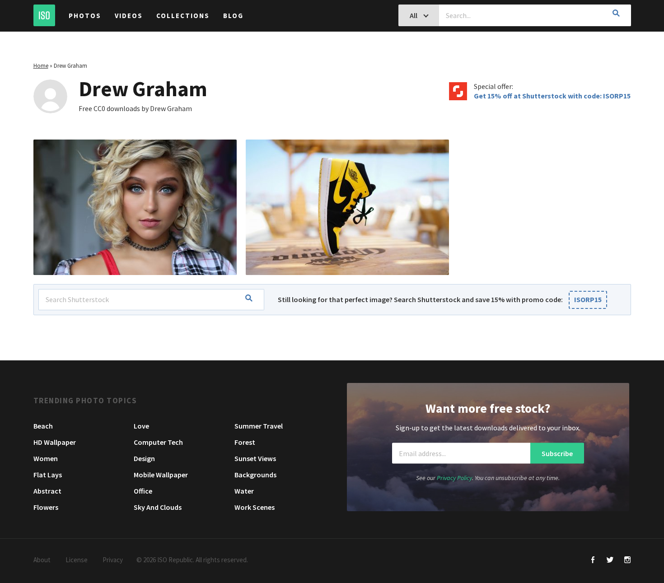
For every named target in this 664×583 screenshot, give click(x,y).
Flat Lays (47, 474)
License (76, 559)
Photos (85, 15)
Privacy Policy (454, 478)
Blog (233, 15)
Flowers (45, 507)
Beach (43, 425)
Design (144, 458)
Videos (129, 15)
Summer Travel (258, 425)
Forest (244, 442)
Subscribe (557, 452)
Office (143, 490)
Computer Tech (158, 442)
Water (244, 490)
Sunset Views (255, 458)
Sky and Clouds (158, 507)
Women (45, 458)
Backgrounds (255, 474)
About (42, 559)
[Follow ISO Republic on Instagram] (627, 560)
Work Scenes (254, 507)
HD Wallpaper (54, 442)
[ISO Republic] (44, 15)
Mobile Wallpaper (161, 474)
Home (40, 66)
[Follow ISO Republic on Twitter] (610, 560)
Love (141, 425)
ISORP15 (588, 299)
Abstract (47, 490)
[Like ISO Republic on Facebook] (592, 560)
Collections (183, 15)
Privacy (113, 559)
